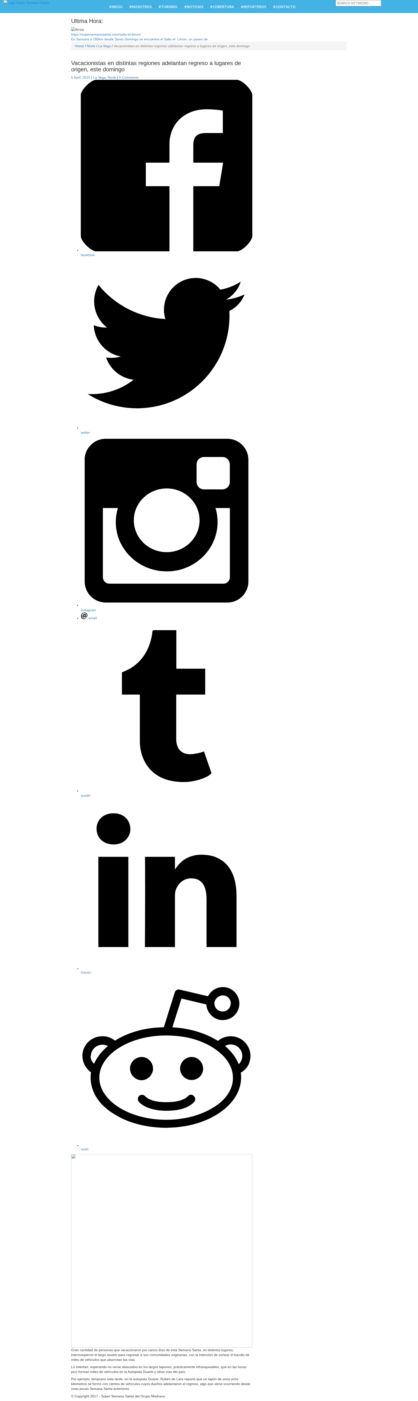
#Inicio (115, 6)
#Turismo (167, 6)
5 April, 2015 (80, 77)
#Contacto (284, 6)
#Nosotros (140, 6)
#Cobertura (222, 6)
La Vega (99, 77)
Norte (112, 77)
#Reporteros (253, 6)
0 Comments (129, 77)
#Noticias (193, 6)
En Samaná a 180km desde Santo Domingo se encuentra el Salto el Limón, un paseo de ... (141, 36)
